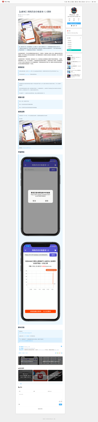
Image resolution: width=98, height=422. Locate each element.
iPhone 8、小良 (27, 346)
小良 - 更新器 (26, 336)
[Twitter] (74, 25)
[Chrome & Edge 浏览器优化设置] (68, 71)
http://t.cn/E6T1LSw (27, 147)
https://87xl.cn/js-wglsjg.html (29, 348)
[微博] (76, 25)
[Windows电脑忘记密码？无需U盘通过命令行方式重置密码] (68, 76)
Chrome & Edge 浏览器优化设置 (76, 71)
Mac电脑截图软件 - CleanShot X (76, 67)
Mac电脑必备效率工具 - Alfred (76, 62)
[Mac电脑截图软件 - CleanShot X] (68, 67)
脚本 (28, 14)
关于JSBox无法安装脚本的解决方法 (26, 340)
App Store (27, 74)
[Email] (71, 25)
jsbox (30, 71)
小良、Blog (57, 349)
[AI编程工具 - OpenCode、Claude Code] (68, 58)
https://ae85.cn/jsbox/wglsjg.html (25, 332)
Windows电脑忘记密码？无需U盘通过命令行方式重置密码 (75, 75)
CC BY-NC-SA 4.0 (41, 349)
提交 (60, 404)
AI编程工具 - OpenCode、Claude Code (76, 58)
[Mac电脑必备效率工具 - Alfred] (68, 63)
